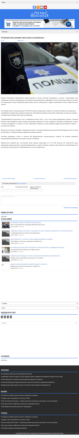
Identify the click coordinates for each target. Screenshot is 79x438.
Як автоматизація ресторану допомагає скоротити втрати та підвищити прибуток (37, 247)
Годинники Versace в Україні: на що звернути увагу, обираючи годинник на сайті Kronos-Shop (42, 231)
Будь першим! (21, 183)
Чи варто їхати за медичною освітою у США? (15, 398)
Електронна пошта (21, 187)
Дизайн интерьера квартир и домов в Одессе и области (29, 264)
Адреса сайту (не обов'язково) (35, 187)
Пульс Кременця (32, 433)
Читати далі (21, 226)
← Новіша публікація (8, 178)
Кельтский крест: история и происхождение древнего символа (32, 239)
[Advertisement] (39, 162)
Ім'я (2, 187)
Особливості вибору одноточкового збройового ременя (19, 395)
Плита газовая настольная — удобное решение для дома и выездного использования (29, 401)
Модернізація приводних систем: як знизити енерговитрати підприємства (35, 256)
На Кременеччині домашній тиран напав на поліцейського (22, 37)
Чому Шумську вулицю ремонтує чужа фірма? (16, 406)
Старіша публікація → (70, 178)
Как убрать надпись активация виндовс (14, 428)
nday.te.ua (20, 40)
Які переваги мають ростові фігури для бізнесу (26, 222)
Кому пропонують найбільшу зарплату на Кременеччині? (20, 404)
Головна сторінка (39, 178)
